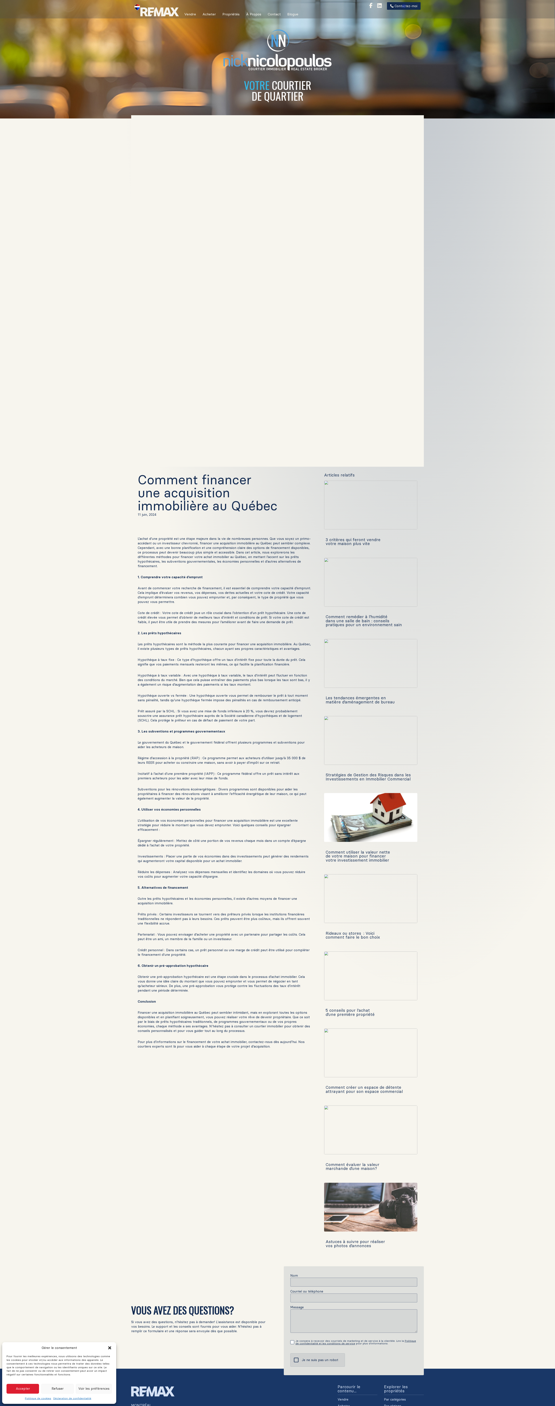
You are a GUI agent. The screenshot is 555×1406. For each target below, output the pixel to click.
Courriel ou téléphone (306, 1291)
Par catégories (395, 1399)
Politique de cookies (38, 1398)
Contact (274, 14)
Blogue (292, 14)
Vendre (190, 14)
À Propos (253, 14)
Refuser (58, 1388)
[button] (110, 1348)
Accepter (23, 1388)
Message (297, 1307)
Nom (294, 1275)
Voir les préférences (93, 1388)
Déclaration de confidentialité (72, 1398)
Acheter (209, 14)
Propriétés (231, 14)
